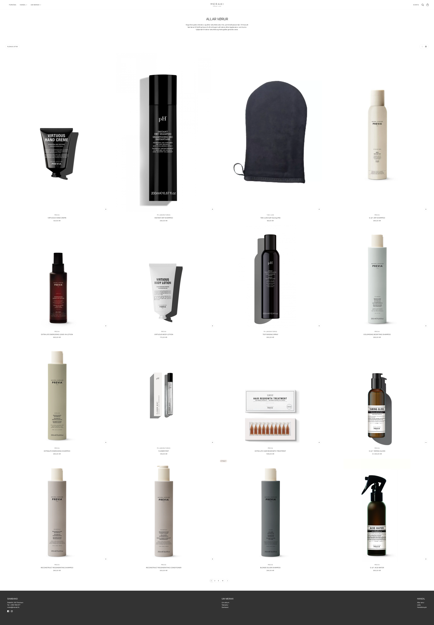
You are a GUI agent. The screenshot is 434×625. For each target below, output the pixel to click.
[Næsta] (227, 581)
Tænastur (225, 605)
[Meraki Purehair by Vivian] (217, 5)
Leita (419, 605)
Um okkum (225, 603)
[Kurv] (427, 5)
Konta (416, 5)
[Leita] (423, 5)
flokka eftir (12, 47)
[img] (8, 611)
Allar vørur (420, 603)
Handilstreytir (422, 607)
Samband (225, 607)
